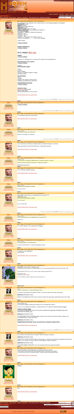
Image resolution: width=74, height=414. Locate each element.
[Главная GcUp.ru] (4, 12)
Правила (67, 14)
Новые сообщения (53, 14)
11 (44, 224)
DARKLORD (8, 287)
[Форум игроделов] (8, 12)
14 (44, 265)
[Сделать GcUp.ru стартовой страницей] (18, 12)
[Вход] (16, 12)
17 (44, 333)
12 (44, 240)
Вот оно (32, 52)
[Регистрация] (12, 12)
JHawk (8, 364)
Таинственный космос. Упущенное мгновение (39, 17)
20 (44, 386)
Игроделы (61, 14)
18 (44, 348)
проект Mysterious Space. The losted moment (27, 94)
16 (44, 301)
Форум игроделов (4, 17)
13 (44, 249)
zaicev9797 (8, 21)
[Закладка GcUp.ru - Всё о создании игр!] (19, 12)
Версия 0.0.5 (20, 89)
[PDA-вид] (21, 12)
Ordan (8, 265)
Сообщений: (8, 32)
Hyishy (8, 102)
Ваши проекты (12, 17)
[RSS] (22, 12)
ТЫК (24, 273)
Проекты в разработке (22, 17)
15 (44, 287)
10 (44, 214)
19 (44, 364)
